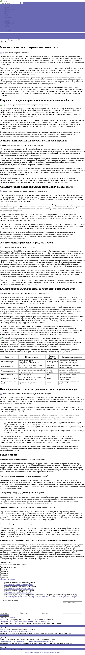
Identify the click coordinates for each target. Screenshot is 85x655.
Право (6, 13)
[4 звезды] (8, 564)
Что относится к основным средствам (18, 585)
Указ (6, 15)
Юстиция (8, 17)
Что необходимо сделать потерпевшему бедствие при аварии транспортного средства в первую (40, 597)
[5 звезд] (11, 564)
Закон (6, 7)
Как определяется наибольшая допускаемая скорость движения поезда (26, 641)
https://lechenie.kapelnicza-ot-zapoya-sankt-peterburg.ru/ (42, 652)
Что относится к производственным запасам (17, 631)
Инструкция (9, 9)
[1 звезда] (1, 564)
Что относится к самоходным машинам (19, 589)
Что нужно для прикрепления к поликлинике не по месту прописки (26, 621)
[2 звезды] (3, 564)
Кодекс (7, 11)
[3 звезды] (6, 564)
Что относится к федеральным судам (18, 593)
